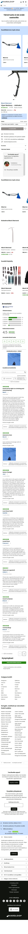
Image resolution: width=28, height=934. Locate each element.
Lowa (2, 688)
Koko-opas (23, 121)
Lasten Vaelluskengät (6, 748)
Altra (2, 690)
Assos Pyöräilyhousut (20, 737)
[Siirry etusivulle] (2, 762)
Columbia (17, 682)
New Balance (18, 693)
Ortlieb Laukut (18, 747)
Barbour (3, 699)
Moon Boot (4, 695)
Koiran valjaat (18, 743)
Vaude (16, 686)
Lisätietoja (4, 118)
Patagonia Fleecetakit (20, 719)
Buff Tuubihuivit (19, 751)
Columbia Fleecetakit (20, 727)
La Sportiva (4, 686)
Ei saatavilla (12, 128)
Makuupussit (4, 730)
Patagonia (3, 680)
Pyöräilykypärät (5, 750)
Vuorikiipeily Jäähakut (6, 736)
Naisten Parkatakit (5, 713)
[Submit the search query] (26, 5)
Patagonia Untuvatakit (20, 755)
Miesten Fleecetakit (6, 722)
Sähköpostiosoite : (14, 802)
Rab (2, 684)
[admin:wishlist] (25, 128)
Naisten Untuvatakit (6, 711)
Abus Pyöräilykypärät (20, 753)
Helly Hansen (4, 697)
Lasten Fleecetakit (19, 713)
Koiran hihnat (18, 745)
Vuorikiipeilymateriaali (17, 762)
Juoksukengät (4, 744)
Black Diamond (6, 103)
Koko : (3, 121)
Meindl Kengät (18, 732)
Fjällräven (17, 680)
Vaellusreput (4, 734)
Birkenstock (18, 697)
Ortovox (3, 682)
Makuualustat (4, 726)
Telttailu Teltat (4, 724)
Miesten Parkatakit (5, 719)
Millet (2, 693)
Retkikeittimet (4, 732)
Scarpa (16, 684)
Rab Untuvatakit (19, 741)
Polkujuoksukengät (6, 742)
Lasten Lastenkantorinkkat (6, 753)
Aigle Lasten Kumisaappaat (18, 716)
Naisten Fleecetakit (6, 715)
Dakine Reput (18, 735)
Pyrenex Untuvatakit (20, 721)
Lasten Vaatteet (19, 711)
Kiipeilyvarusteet (7, 762)
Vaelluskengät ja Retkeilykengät (5, 739)
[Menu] (1, 5)
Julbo (16, 690)
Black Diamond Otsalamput (19, 730)
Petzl (16, 699)
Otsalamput (4, 728)
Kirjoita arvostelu (18, 107)
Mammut (17, 688)
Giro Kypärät (18, 739)
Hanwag (17, 695)
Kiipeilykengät (4, 746)
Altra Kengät (18, 749)
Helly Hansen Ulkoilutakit (18, 724)
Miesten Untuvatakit (6, 717)
